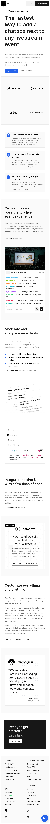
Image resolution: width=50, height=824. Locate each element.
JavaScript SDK (33, 764)
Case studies (10, 779)
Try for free (42, 4)
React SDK (31, 767)
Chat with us (10, 801)
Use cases (9, 776)
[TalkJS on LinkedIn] (28, 817)
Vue (28, 776)
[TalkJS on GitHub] (28, 810)
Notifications (10, 767)
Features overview (12, 773)
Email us (8, 804)
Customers (31, 795)
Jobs (29, 798)
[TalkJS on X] (6, 817)
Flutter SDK (31, 773)
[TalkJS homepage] (3, 4)
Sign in (31, 4)
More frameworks (34, 779)
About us (30, 789)
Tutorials (8, 792)
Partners (30, 792)
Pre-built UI (9, 764)
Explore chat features (13, 238)
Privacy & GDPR (33, 804)
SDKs (7, 789)
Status (7, 795)
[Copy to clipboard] (41, 450)
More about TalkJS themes (16, 639)
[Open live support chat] (44, 818)
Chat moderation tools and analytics (19, 370)
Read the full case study (23, 563)
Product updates (11, 770)
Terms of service (33, 801)
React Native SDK (34, 770)
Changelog (9, 798)
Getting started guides (14, 507)
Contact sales (26, 71)
